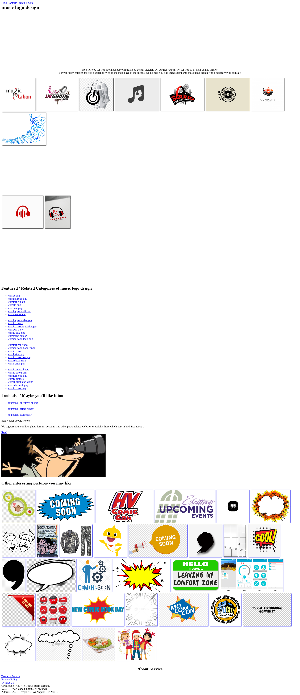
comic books (15, 351)
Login (29, 2)
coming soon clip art (19, 311)
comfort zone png (18, 344)
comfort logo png (17, 375)
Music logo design (12, 106)
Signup (22, 2)
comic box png (16, 332)
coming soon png (17, 298)
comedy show (16, 329)
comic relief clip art (18, 369)
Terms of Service (10, 676)
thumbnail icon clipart (20, 414)
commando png (16, 363)
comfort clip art (16, 301)
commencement (17, 314)
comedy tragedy (17, 360)
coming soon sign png (20, 320)
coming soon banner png (21, 347)
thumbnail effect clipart (21, 408)
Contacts (12, 2)
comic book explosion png (22, 326)
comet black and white (20, 381)
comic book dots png (19, 357)
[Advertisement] (150, 39)
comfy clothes (16, 378)
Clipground (17, 684)
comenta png (15, 308)
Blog (4, 2)
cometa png (14, 304)
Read (4, 432)
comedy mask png (18, 385)
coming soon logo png (20, 338)
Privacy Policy (9, 679)
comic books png (17, 372)
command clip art (17, 335)
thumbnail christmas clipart (23, 402)
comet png (14, 295)
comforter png (16, 354)
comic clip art (15, 323)
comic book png (17, 388)
